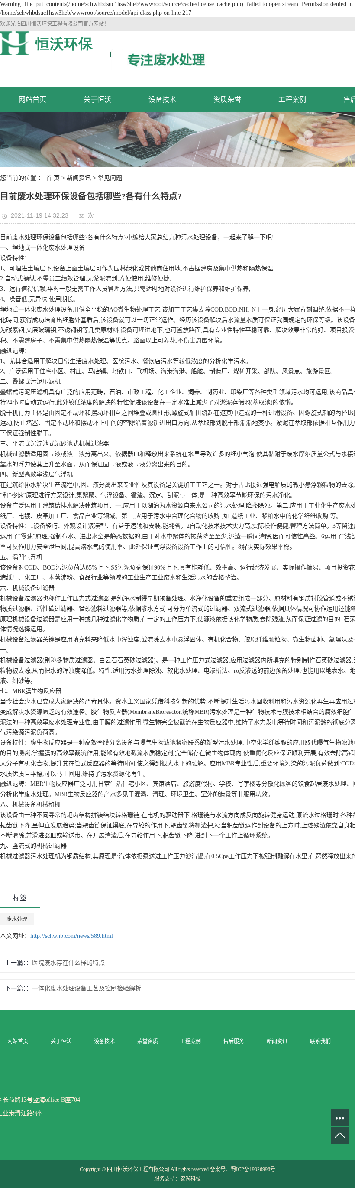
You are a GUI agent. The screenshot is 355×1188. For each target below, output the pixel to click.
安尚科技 (190, 1179)
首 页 (53, 178)
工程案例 (292, 99)
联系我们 (320, 1041)
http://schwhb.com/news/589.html (71, 936)
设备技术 (162, 99)
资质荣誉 (227, 99)
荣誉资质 (147, 1041)
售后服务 (233, 1041)
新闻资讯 (79, 178)
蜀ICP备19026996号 (253, 1169)
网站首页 (32, 99)
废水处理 (16, 919)
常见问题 (110, 178)
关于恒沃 (97, 99)
